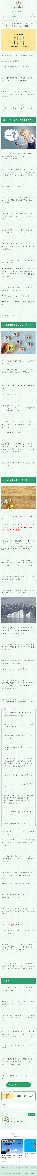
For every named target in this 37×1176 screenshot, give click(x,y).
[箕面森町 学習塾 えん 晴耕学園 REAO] (18, 5)
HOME (3, 1167)
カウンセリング (21, 20)
